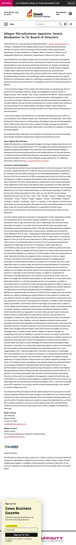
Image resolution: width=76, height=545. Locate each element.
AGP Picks (6, 3)
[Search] (60, 24)
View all (71, 3)
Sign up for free (21, 535)
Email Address (11, 526)
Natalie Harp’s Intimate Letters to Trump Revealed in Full (32, 3)
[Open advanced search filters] (65, 24)
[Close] (39, 502)
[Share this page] (70, 24)
